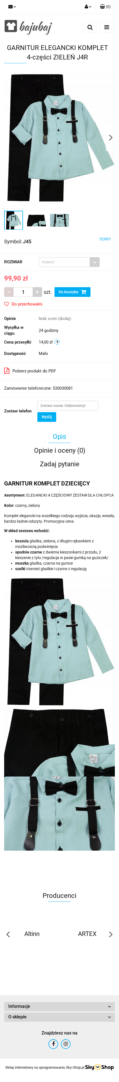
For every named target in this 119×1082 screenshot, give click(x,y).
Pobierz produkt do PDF (34, 371)
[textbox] (64, 262)
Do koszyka (69, 292)
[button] (105, 7)
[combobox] (69, 262)
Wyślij (47, 417)
